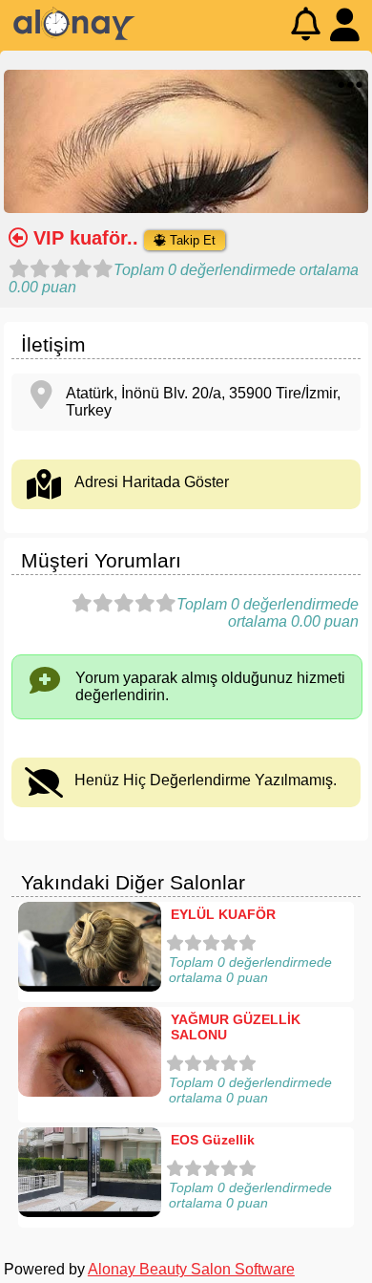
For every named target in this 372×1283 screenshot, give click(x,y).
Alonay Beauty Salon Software (191, 1269)
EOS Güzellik (213, 1139)
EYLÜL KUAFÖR (223, 914)
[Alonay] (74, 36)
